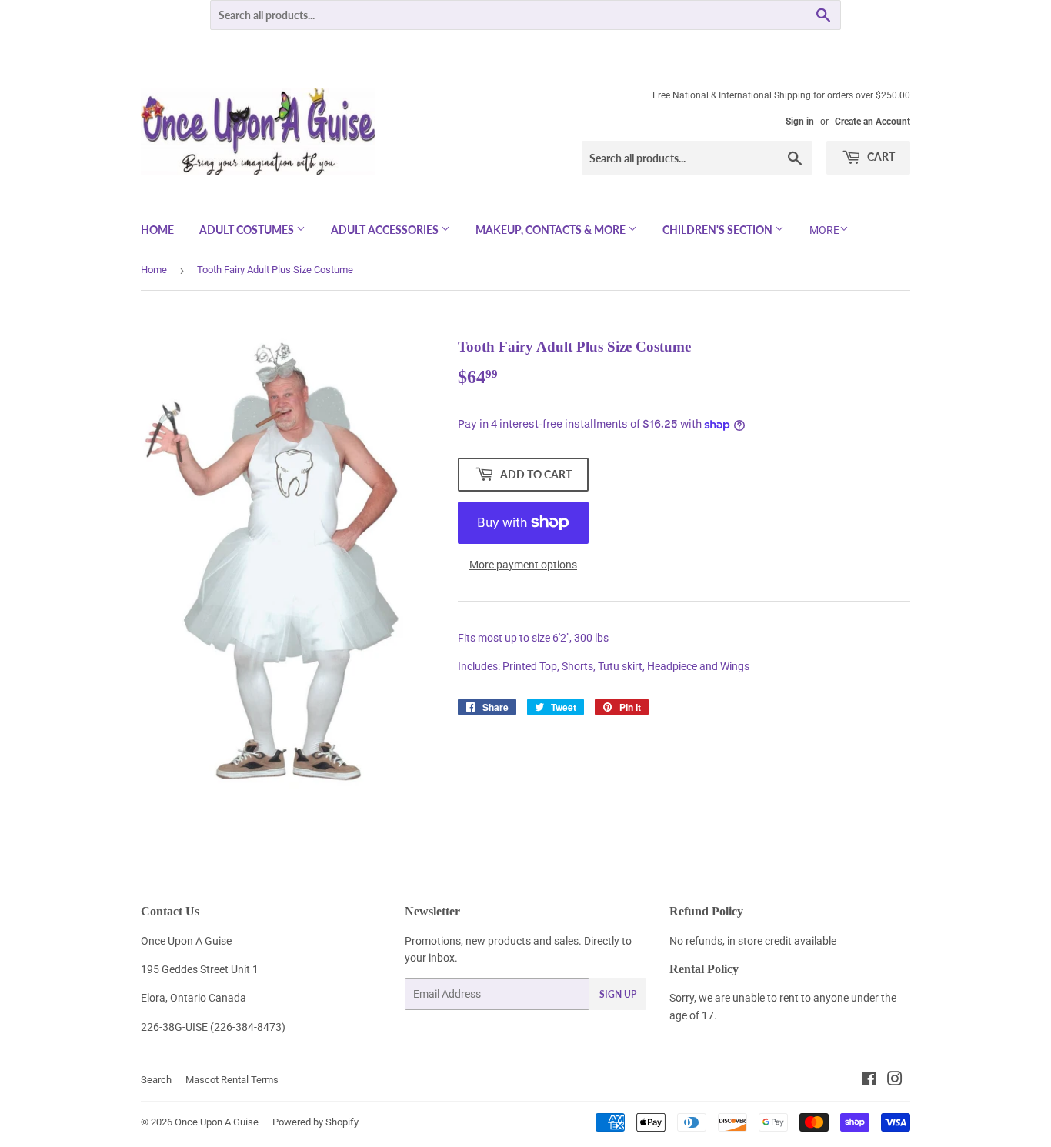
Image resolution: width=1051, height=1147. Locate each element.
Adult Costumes (247, 229)
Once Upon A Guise (217, 1122)
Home (157, 229)
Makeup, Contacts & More (551, 229)
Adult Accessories (386, 229)
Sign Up (617, 994)
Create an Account (872, 121)
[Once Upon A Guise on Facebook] (869, 1081)
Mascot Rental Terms (232, 1079)
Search (156, 1079)
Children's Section (718, 229)
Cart (880, 156)
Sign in (800, 121)
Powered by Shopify (315, 1122)
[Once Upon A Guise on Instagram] (895, 1081)
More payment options (523, 564)
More (824, 230)
